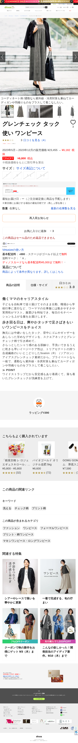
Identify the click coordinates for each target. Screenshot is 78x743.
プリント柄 (39, 508)
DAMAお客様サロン (21, 714)
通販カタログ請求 (6, 712)
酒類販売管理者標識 (49, 712)
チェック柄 (22, 508)
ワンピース (16, 15)
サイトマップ (48, 711)
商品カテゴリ (9, 10)
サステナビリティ (29, 728)
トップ (6, 15)
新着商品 (17, 10)
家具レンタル (49, 10)
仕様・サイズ (39, 285)
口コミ (67, 285)
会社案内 (5, 728)
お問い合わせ (34, 712)
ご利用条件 (16, 192)
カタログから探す (27, 10)
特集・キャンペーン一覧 (60, 10)
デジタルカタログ (6, 711)
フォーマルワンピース (23, 15)
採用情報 (21, 728)
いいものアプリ (20, 712)
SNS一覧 (19, 708)
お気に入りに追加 (35, 231)
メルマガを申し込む (39, 698)
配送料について (35, 708)
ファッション (11, 15)
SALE (70, 10)
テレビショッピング (38, 10)
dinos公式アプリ (21, 711)
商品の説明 (13, 285)
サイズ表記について (30, 168)
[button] (2, 57)
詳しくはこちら (53, 271)
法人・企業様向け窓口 (13, 728)
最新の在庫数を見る (63, 208)
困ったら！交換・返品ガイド (37, 711)
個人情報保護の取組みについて (51, 708)
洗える (7, 508)
